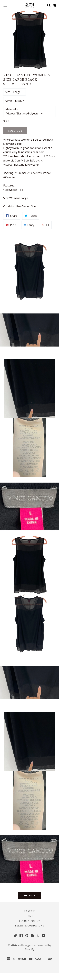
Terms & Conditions (29, 925)
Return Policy (29, 920)
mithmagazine (27, 945)
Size (7, 92)
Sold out (15, 130)
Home (30, 915)
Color (8, 100)
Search (29, 911)
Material (10, 109)
